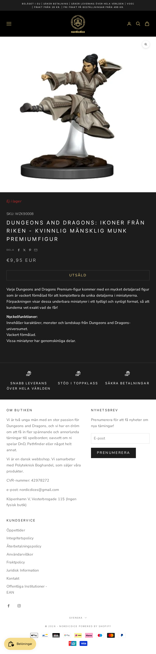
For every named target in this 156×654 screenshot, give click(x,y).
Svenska (75, 617)
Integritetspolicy (20, 538)
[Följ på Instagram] (19, 606)
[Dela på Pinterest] (30, 250)
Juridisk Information (22, 570)
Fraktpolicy (15, 562)
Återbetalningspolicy (23, 546)
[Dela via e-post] (35, 250)
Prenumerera (113, 452)
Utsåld (78, 275)
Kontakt (12, 578)
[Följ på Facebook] (8, 606)
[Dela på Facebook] (18, 250)
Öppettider (15, 530)
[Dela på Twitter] (24, 250)
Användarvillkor (19, 554)
